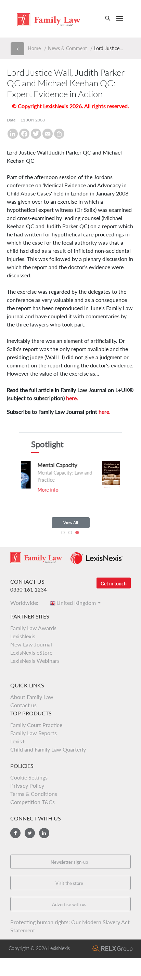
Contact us (23, 705)
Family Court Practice (36, 725)
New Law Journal (31, 644)
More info (96, 491)
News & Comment (67, 48)
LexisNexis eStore (31, 652)
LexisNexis (22, 636)
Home (34, 48)
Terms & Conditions (33, 793)
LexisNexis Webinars (35, 660)
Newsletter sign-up (69, 862)
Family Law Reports (33, 733)
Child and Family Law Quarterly (48, 749)
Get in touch (114, 583)
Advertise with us (69, 904)
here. (72, 398)
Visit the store (69, 883)
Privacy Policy (27, 785)
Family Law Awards (33, 628)
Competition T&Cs (32, 802)
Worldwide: (26, 602)
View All (70, 522)
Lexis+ (17, 741)
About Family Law (31, 697)
